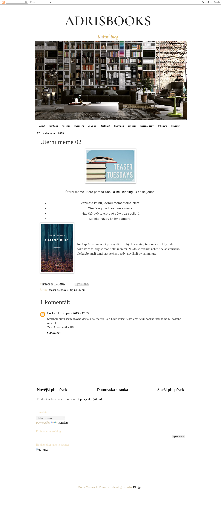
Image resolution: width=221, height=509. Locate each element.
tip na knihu (77, 289)
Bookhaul (105, 126)
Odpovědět (53, 332)
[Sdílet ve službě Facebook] (84, 284)
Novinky (175, 126)
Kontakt (53, 126)
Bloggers (79, 126)
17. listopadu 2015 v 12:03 (72, 313)
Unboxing (162, 126)
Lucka (51, 313)
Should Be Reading (119, 192)
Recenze (66, 126)
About (42, 126)
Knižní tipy (147, 126)
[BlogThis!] (78, 284)
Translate (62, 422)
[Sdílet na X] (81, 284)
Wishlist (119, 126)
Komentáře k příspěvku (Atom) (83, 399)
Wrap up (92, 126)
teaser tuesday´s (59, 289)
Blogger (138, 487)
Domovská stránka (112, 389)
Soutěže (132, 126)
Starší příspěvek (170, 389)
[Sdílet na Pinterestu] (87, 284)
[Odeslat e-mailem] (76, 284)
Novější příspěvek (52, 389)
